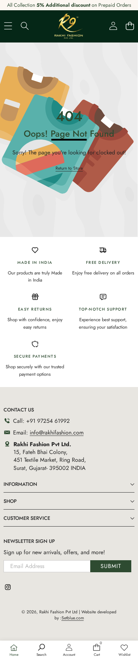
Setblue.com (73, 618)
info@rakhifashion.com (57, 432)
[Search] (25, 26)
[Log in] (113, 26)
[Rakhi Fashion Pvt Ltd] (69, 26)
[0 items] (130, 26)
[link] (124, 650)
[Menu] (8, 26)
